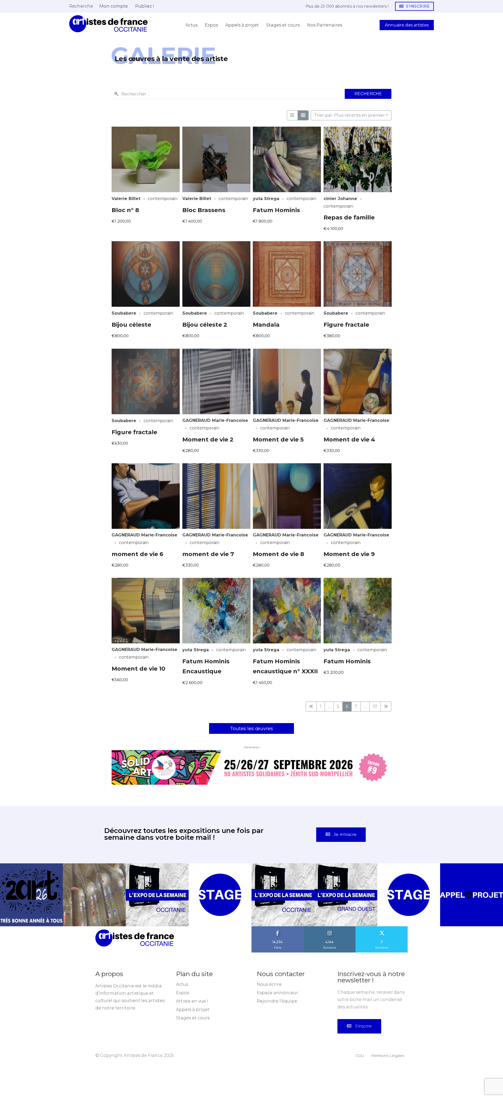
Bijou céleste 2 (204, 324)
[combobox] (228, 94)
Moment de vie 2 (207, 439)
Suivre (329, 928)
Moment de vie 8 (278, 554)
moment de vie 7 (208, 554)
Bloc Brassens (203, 210)
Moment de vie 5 (278, 439)
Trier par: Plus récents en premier (349, 115)
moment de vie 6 (137, 554)
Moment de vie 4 (349, 439)
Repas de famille (349, 217)
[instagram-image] (31, 894)
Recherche (368, 93)
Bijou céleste (131, 324)
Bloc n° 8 (125, 210)
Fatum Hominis (276, 210)
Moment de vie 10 (138, 668)
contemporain (162, 198)
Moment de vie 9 (349, 554)
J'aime (277, 928)
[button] (81, 6)
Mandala (266, 324)
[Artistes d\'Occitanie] (108, 23)
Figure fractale (346, 324)
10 (375, 706)
